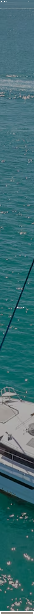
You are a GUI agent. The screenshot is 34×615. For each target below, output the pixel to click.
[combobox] (30, 1)
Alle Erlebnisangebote (18, 303)
